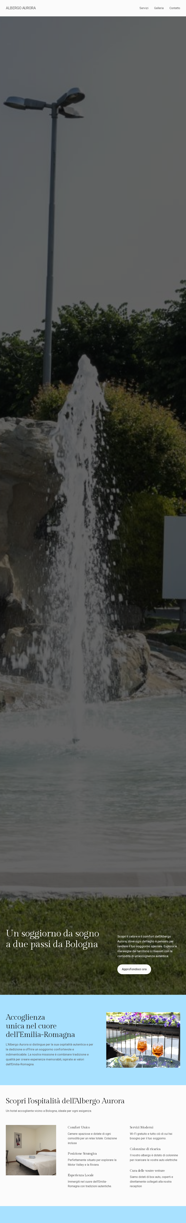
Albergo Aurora (21, 8)
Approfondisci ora (134, 969)
